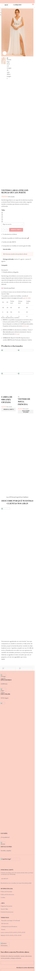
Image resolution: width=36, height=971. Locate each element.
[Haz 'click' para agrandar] (5, 53)
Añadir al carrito (16, 229)
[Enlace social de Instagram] (16, 1)
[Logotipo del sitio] (17, 5)
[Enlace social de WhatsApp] (18, 1)
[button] (8, 409)
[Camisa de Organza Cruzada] (9, 361)
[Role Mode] (9, 670)
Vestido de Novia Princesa (24, 402)
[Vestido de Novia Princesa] (25, 361)
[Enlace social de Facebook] (14, 1)
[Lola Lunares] (25, 670)
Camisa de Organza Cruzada (6, 400)
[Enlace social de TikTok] (21, 1)
